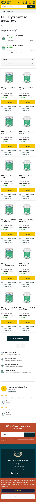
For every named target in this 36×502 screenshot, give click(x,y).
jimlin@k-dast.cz (19, 464)
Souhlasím (18, 497)
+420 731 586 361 (19, 467)
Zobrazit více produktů (17, 53)
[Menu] (33, 2)
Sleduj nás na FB (19, 470)
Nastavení (18, 491)
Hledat (31, 6)
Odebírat (29, 434)
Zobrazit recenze (12, 391)
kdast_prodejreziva (19, 473)
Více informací (5, 486)
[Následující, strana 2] (18, 346)
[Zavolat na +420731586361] (23, 2)
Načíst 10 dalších (17, 338)
